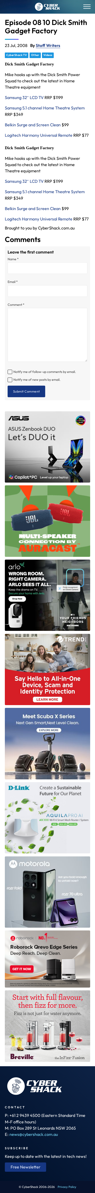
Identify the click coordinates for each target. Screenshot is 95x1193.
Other (35, 55)
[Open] (87, 7)
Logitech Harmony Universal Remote (38, 135)
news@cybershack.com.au (33, 1134)
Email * (13, 281)
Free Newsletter (26, 1167)
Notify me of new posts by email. (36, 380)
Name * (13, 259)
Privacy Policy (67, 1187)
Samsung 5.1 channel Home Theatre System (45, 108)
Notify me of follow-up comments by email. (44, 372)
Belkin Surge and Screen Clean (33, 124)
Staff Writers (48, 45)
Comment (16, 304)
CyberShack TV (16, 55)
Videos (47, 55)
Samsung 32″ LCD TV (24, 97)
